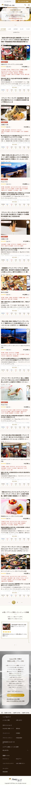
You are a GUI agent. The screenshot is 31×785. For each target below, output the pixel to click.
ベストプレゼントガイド (8, 763)
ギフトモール (6, 758)
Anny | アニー (19, 758)
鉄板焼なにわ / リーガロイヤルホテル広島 (12, 516)
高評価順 (16, 29)
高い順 (21, 29)
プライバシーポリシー (8, 737)
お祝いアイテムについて (15, 695)
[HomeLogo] (15, 779)
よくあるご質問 (6, 720)
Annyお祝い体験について (8, 728)
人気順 (9, 29)
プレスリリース (6, 733)
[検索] (25, 4)
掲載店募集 (5, 771)
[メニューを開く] (28, 4)
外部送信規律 (19, 737)
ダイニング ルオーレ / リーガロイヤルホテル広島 (13, 571)
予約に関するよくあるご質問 (13, 699)
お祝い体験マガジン (20, 763)
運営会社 (18, 728)
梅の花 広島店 (4, 292)
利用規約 (18, 733)
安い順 (27, 29)
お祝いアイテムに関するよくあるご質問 (15, 701)
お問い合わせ (19, 720)
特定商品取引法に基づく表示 (9, 742)
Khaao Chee (4, 182)
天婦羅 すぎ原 (4, 124)
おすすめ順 (3, 29)
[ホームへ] (8, 5)
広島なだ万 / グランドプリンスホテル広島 (12, 64)
